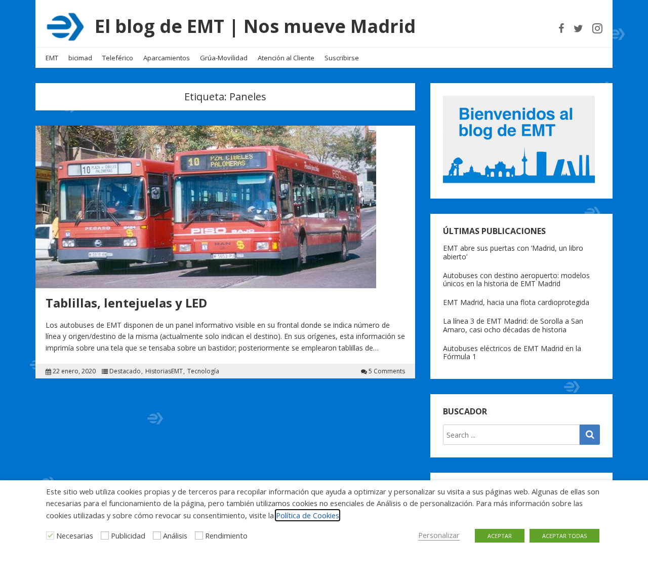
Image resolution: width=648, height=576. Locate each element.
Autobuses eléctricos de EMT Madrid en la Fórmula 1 (512, 352)
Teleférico (117, 57)
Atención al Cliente (286, 57)
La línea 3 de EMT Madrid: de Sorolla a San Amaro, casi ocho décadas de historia (513, 325)
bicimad (80, 57)
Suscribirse (342, 57)
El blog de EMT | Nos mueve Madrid (255, 26)
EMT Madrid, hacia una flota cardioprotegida (516, 302)
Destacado (125, 371)
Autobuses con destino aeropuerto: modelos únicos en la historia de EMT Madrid (516, 280)
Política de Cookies (307, 515)
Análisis (175, 535)
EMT (52, 57)
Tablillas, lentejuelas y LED (126, 302)
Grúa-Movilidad (224, 57)
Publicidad (128, 535)
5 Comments (387, 371)
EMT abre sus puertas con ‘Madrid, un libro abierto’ (513, 252)
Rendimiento (226, 535)
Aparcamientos (166, 57)
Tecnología (203, 371)
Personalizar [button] (439, 535)
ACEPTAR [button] (500, 536)
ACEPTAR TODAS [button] (564, 536)
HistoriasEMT (164, 371)
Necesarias (74, 535)
